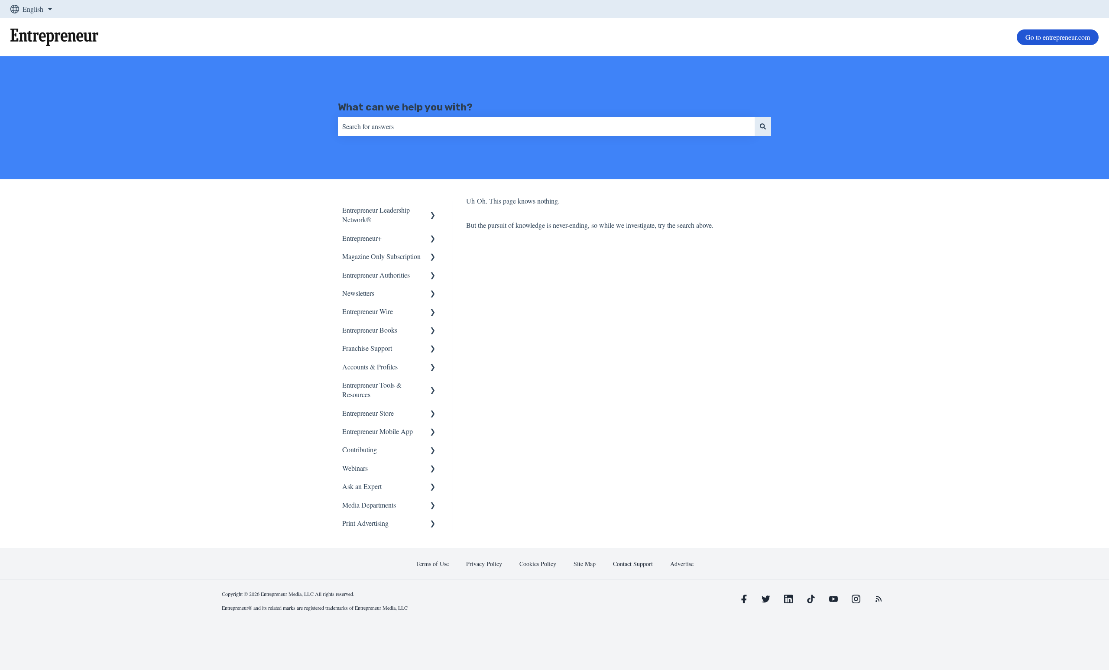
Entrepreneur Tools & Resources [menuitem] (372, 389)
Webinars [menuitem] (355, 468)
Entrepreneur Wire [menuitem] (367, 311)
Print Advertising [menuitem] (365, 523)
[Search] (763, 126)
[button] (433, 211)
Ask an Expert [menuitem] (362, 486)
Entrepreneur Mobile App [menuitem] (377, 431)
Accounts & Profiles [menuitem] (370, 366)
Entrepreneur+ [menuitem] (362, 238)
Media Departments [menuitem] (369, 504)
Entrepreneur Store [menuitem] (368, 413)
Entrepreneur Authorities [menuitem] (376, 274)
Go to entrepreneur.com (1057, 37)
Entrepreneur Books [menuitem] (369, 329)
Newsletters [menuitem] (358, 293)
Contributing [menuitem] (359, 449)
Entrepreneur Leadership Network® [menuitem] (376, 214)
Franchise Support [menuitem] (367, 348)
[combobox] (546, 126)
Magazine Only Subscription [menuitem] (381, 256)
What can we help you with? (405, 107)
